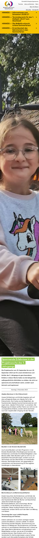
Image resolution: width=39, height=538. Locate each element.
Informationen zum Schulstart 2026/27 (20, 13)
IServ (36, 4)
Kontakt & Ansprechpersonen (30, 1)
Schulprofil (35, 10)
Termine (20, 4)
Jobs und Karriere (29, 4)
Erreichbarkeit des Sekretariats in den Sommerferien (20, 30)
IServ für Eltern (34, 7)
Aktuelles (28, 10)
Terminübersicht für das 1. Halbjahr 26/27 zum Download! (23, 19)
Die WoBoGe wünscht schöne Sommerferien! (21, 24)
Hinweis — (7, 13)
